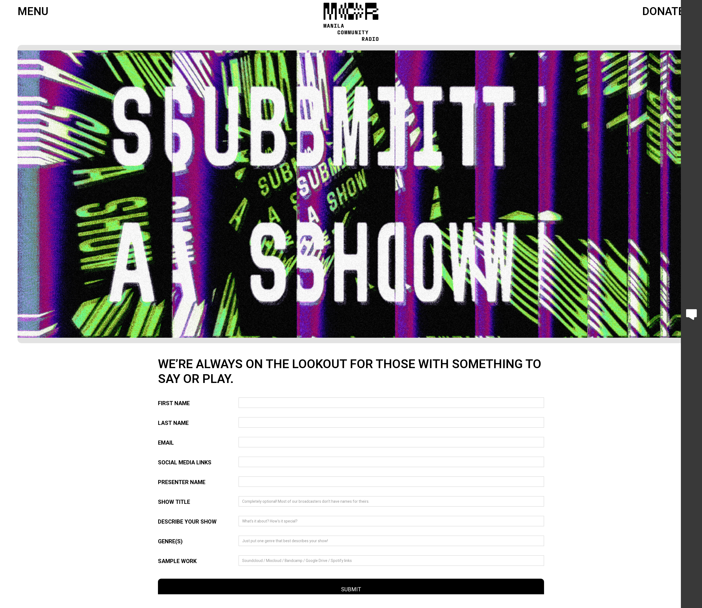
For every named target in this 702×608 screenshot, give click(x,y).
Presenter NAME (181, 482)
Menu (33, 11)
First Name (174, 403)
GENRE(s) (170, 541)
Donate (663, 11)
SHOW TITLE (174, 502)
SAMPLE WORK (177, 561)
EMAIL (166, 443)
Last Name (173, 423)
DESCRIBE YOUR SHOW (187, 522)
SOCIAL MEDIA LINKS (184, 462)
